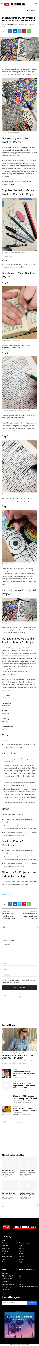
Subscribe (32, 1303)
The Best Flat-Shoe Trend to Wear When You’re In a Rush (18, 1056)
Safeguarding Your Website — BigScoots (9, 1171)
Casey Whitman (17, 1102)
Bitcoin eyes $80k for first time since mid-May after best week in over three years (25, 1098)
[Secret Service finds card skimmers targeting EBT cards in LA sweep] (6, 1110)
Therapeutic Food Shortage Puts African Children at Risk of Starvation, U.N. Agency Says (9, 917)
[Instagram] (20, 1276)
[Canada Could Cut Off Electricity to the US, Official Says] (6, 1073)
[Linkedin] (15, 31)
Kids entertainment (7, 15)
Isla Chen (15, 1077)
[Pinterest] (24, 31)
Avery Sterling (11, 1053)
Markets (15, 1094)
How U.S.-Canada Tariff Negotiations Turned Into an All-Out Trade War (24, 1086)
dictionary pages (20, 181)
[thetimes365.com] (3, 24)
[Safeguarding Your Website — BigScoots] (10, 1163)
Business (15, 1069)
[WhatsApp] (29, 31)
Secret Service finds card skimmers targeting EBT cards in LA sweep (25, 1110)
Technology (16, 1106)
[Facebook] (10, 31)
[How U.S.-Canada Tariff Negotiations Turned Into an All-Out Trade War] (6, 1085)
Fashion (4, 1052)
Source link (6, 895)
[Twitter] (20, 31)
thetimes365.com (12, 24)
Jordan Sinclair (17, 1090)
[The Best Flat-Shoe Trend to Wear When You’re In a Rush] (19, 1039)
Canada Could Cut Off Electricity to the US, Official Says (24, 1073)
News (14, 1081)
